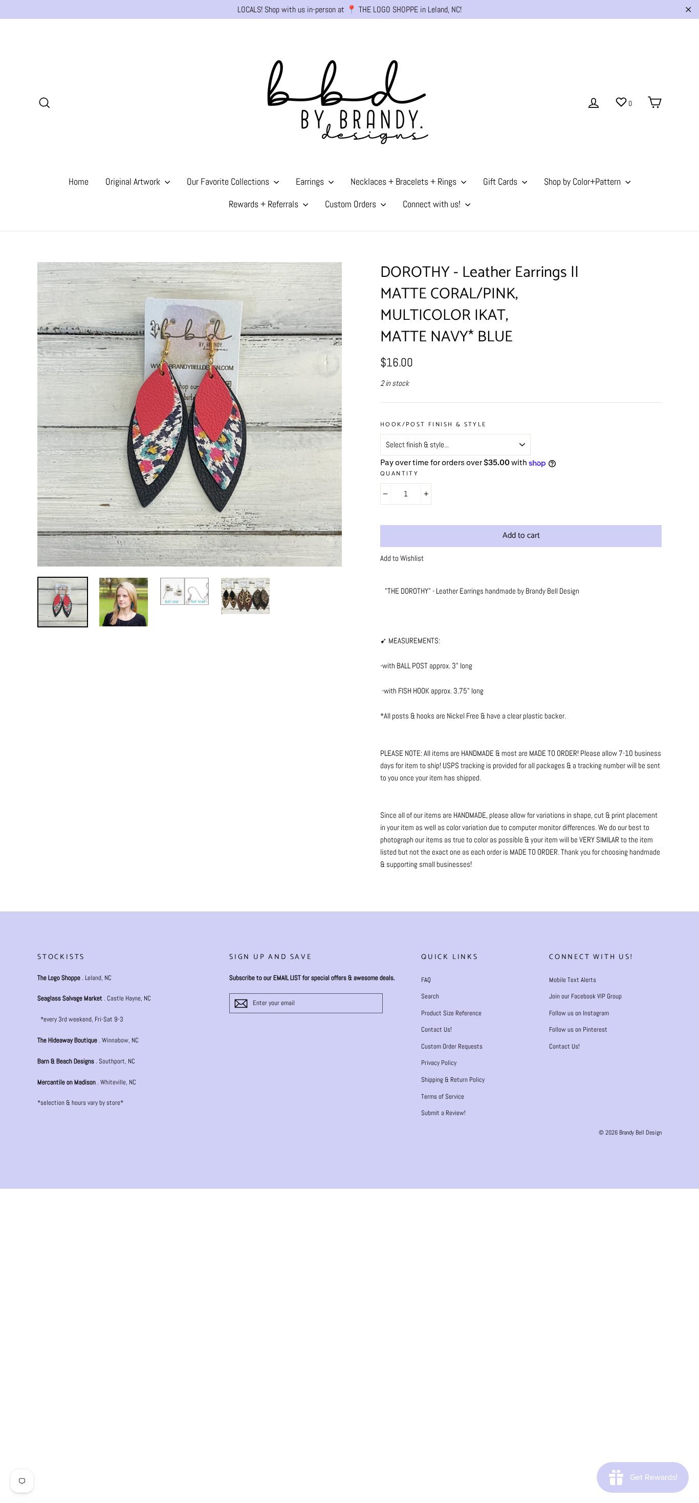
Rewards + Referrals (264, 204)
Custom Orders (351, 204)
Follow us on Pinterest (578, 1029)
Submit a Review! (443, 1112)
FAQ (426, 979)
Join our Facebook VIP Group (585, 996)
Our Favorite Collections (229, 181)
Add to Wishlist (402, 558)
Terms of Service (442, 1096)
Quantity (399, 474)
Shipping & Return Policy (453, 1079)
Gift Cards (501, 181)
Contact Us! (436, 1029)
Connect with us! (433, 204)
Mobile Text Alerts (572, 979)
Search (430, 996)
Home (79, 181)
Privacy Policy (438, 1062)
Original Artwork (133, 181)
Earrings (311, 181)
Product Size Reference (451, 1013)
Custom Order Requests (452, 1046)
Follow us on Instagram (579, 1013)
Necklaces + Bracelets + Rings (404, 181)
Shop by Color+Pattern (583, 181)
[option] (189, 414)
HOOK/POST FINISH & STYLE (433, 425)
